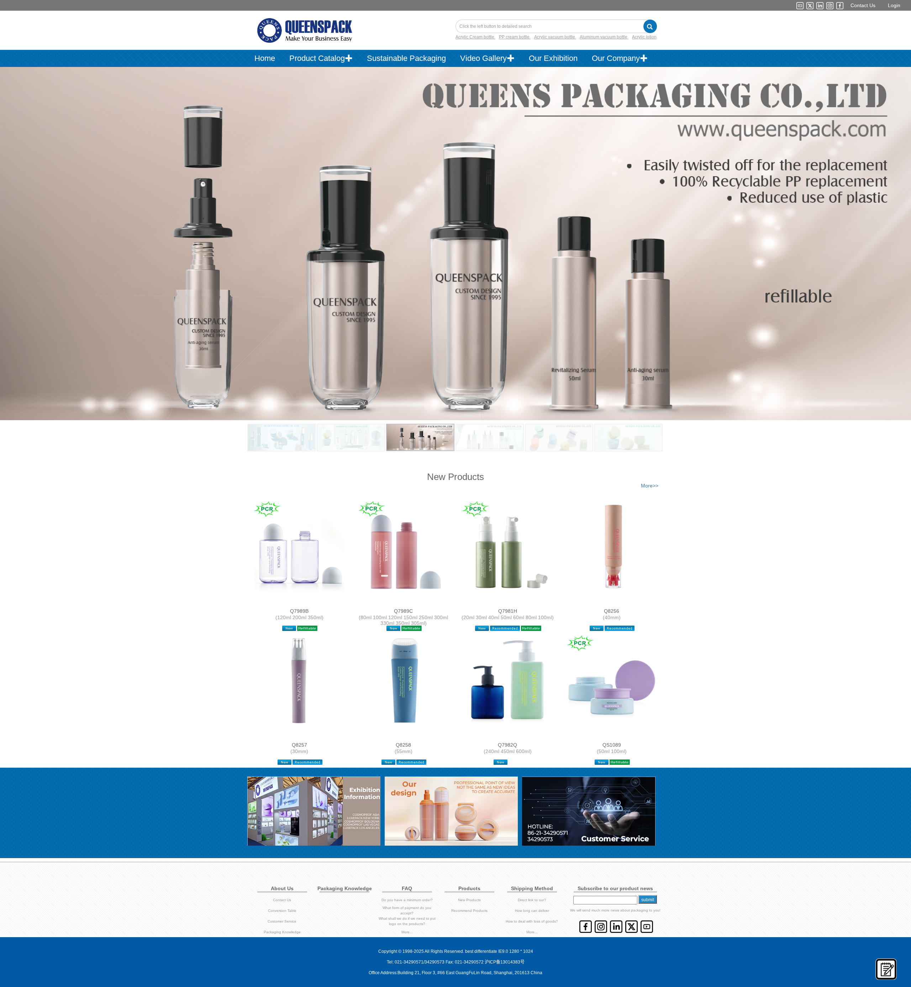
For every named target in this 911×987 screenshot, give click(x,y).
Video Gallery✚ (487, 58)
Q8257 (299, 745)
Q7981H (507, 611)
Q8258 (403, 745)
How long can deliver (532, 911)
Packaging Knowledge (282, 932)
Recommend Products (469, 911)
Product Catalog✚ (321, 58)
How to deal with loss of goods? (532, 921)
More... (407, 932)
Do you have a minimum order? (407, 900)
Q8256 (611, 611)
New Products (469, 900)
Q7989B (299, 611)
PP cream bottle (515, 37)
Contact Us (863, 5)
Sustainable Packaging (406, 58)
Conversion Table (282, 911)
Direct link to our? (532, 900)
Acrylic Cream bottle (475, 37)
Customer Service (282, 921)
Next (885, 236)
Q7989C (403, 611)
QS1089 (611, 745)
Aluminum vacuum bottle (604, 37)
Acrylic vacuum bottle (555, 37)
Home (264, 58)
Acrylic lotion (644, 37)
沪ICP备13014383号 (505, 962)
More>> (649, 486)
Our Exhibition (553, 58)
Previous (26, 236)
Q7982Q (507, 745)
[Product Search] (650, 26)
